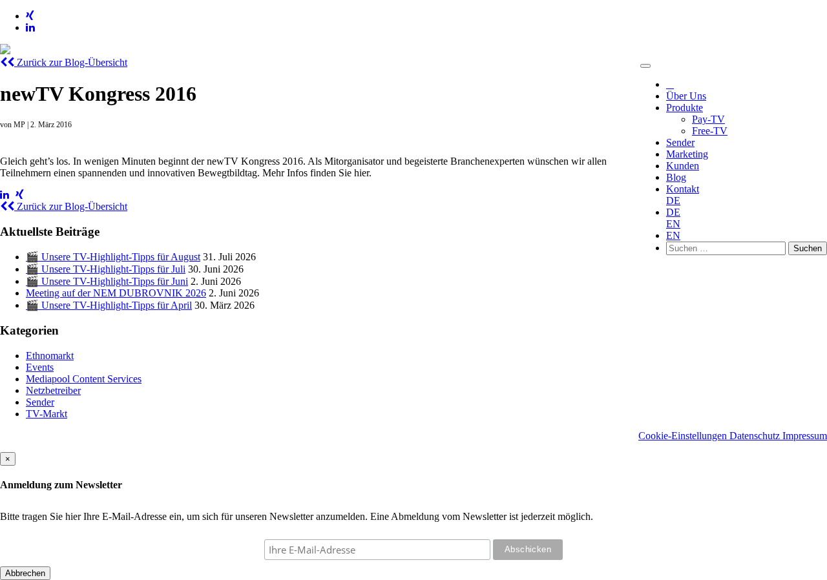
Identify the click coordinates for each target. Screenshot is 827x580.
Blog (676, 177)
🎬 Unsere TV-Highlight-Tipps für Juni (107, 281)
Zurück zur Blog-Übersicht (70, 62)
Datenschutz (755, 435)
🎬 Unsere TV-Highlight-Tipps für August (113, 256)
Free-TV (710, 130)
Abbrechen (25, 573)
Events (40, 367)
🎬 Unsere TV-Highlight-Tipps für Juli (105, 269)
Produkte (684, 107)
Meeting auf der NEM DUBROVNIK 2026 (116, 292)
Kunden (682, 165)
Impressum (804, 435)
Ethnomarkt (50, 355)
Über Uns (686, 95)
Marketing (687, 154)
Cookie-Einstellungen (683, 435)
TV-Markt (46, 413)
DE (673, 200)
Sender (680, 142)
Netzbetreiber (53, 390)
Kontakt (682, 188)
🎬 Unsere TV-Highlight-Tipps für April (109, 305)
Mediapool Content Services (83, 378)
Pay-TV (708, 119)
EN (673, 223)
